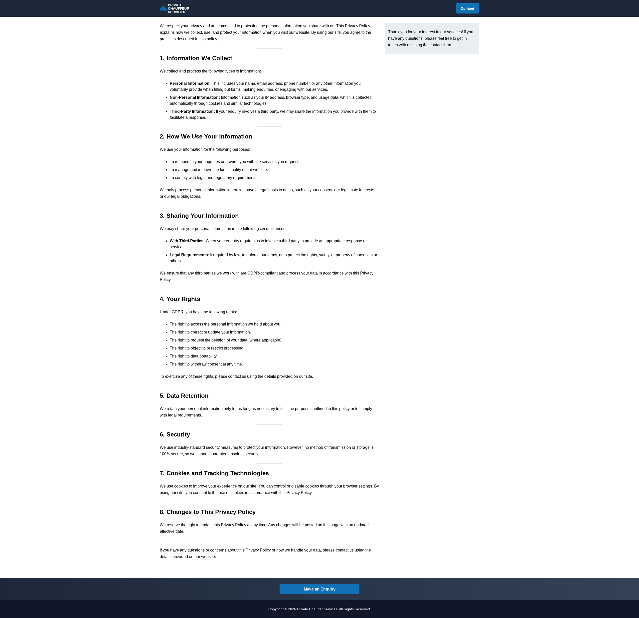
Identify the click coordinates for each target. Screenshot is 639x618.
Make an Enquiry (319, 589)
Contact (467, 8)
